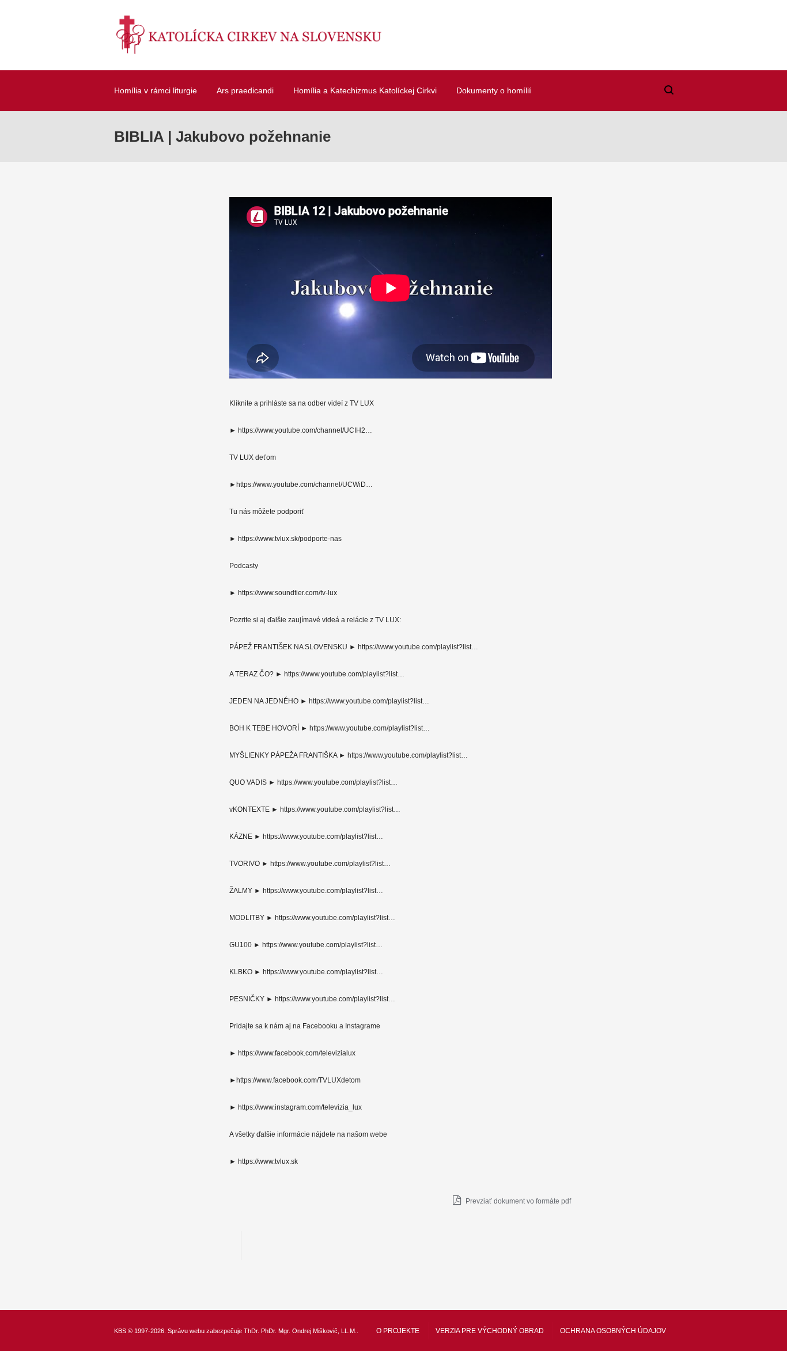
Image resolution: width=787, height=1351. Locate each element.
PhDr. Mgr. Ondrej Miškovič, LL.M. (309, 1330)
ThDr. (251, 1330)
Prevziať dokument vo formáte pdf (517, 1201)
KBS (120, 1330)
